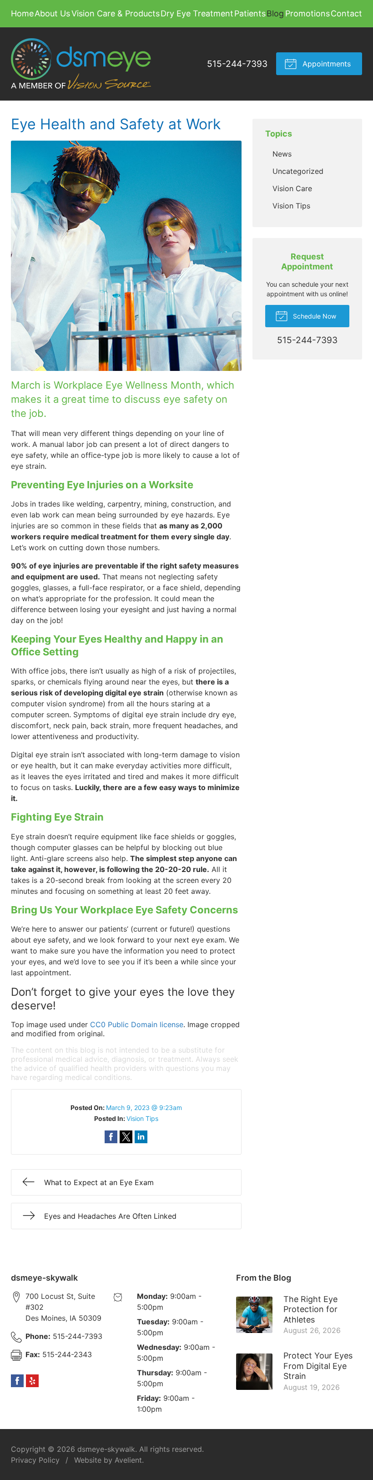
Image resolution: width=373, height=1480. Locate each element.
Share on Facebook (111, 1136)
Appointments (325, 63)
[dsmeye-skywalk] (81, 64)
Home (22, 13)
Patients (250, 13)
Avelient (128, 1460)
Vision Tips (142, 1118)
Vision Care (292, 188)
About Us (52, 13)
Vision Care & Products (115, 13)
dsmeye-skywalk (106, 1449)
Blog (275, 13)
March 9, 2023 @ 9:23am (144, 1107)
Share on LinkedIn (141, 1136)
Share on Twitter (126, 1136)
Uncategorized (297, 171)
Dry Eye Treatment (197, 13)
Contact (346, 13)
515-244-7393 (237, 63)
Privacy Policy (35, 1460)
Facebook (17, 1380)
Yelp (32, 1380)
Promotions (307, 13)
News (282, 153)
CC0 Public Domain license (136, 1024)
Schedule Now (313, 316)
